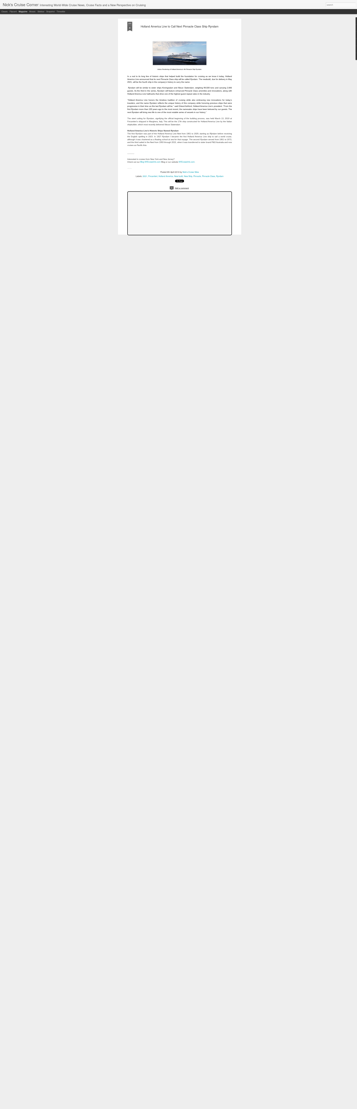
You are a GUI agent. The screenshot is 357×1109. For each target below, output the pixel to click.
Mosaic (32, 11)
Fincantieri (152, 176)
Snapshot (50, 11)
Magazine (23, 11)
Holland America (166, 176)
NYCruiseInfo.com (187, 161)
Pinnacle (197, 176)
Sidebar (41, 11)
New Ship (188, 176)
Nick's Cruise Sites (191, 172)
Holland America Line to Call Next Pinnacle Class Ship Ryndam (180, 26)
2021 (145, 176)
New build (178, 176)
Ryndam (220, 176)
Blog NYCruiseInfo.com (150, 161)
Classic (4, 11)
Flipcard (13, 11)
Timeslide (61, 11)
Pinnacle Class (208, 176)
